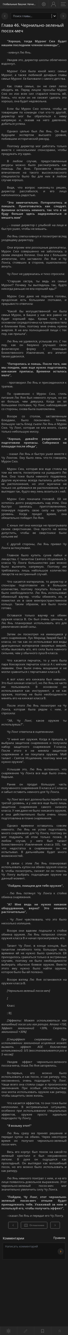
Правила (59, 1238)
